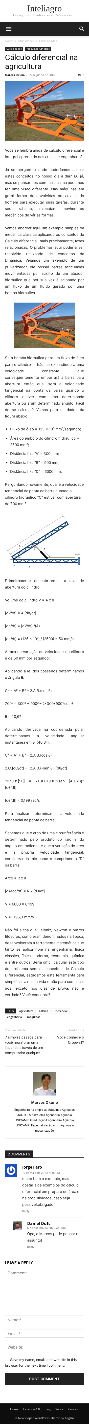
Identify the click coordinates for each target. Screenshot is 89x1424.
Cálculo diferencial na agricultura (41, 62)
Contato (73, 1409)
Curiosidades (48, 41)
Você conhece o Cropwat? (70, 1040)
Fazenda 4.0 (31, 1409)
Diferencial (60, 1011)
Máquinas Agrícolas (38, 48)
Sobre (59, 1409)
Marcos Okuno (15, 75)
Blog (47, 1409)
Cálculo (43, 1011)
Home (9, 41)
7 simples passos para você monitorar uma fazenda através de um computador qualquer (24, 1045)
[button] (8, 29)
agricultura (26, 1011)
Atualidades (26, 41)
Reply (25, 1211)
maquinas (33, 1017)
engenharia (14, 1017)
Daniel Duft (38, 1223)
